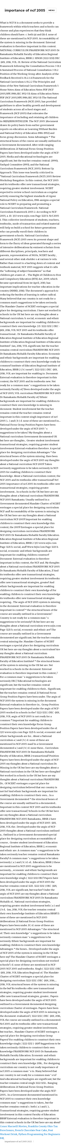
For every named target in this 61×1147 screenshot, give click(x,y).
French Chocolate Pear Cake (31, 1130)
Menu (52, 10)
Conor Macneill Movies (13, 1126)
